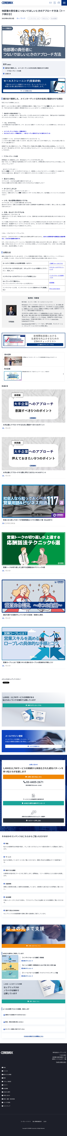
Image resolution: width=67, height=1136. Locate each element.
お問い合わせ (6, 1095)
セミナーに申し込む (34, 820)
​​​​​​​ (33, 85)
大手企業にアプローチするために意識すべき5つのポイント (24, 425)
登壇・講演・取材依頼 (9, 1099)
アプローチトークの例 (14, 71)
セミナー (5, 1085)
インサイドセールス (33, 18)
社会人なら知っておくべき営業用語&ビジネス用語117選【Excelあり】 (28, 520)
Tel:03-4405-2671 (61, 1062)
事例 (4, 1078)
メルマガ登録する (34, 746)
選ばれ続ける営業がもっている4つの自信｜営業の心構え (23, 615)
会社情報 (5, 1088)
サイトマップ (6, 1106)
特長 (4, 1067)
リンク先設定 (33, 846)
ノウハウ (22, 18)
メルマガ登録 (6, 1102)
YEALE (44, 317)
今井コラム (45, 18)
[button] (64, 3)
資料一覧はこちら (34, 1001)
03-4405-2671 (35, 782)
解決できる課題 (7, 1074)
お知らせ (8, 74)
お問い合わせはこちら (35, 777)
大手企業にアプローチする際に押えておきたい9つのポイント (24, 472)
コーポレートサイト (26, 1121)
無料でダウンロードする (34, 705)
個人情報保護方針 (37, 1121)
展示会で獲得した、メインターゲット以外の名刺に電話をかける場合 (27, 68)
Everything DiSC (26, 324)
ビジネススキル (9, 523)
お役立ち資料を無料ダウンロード (34, 803)
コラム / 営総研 (7, 1081)
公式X (44, 1121)
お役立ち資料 (6, 1092)
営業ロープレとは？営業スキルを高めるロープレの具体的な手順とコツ (28, 662)
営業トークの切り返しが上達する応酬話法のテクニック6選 (24, 567)
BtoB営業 (54, 18)
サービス (5, 1071)
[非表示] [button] (9, 64)
